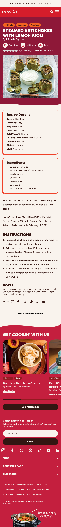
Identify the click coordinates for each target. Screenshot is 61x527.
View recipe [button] (9, 391)
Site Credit (7, 503)
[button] (51, 11)
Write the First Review (43, 51)
